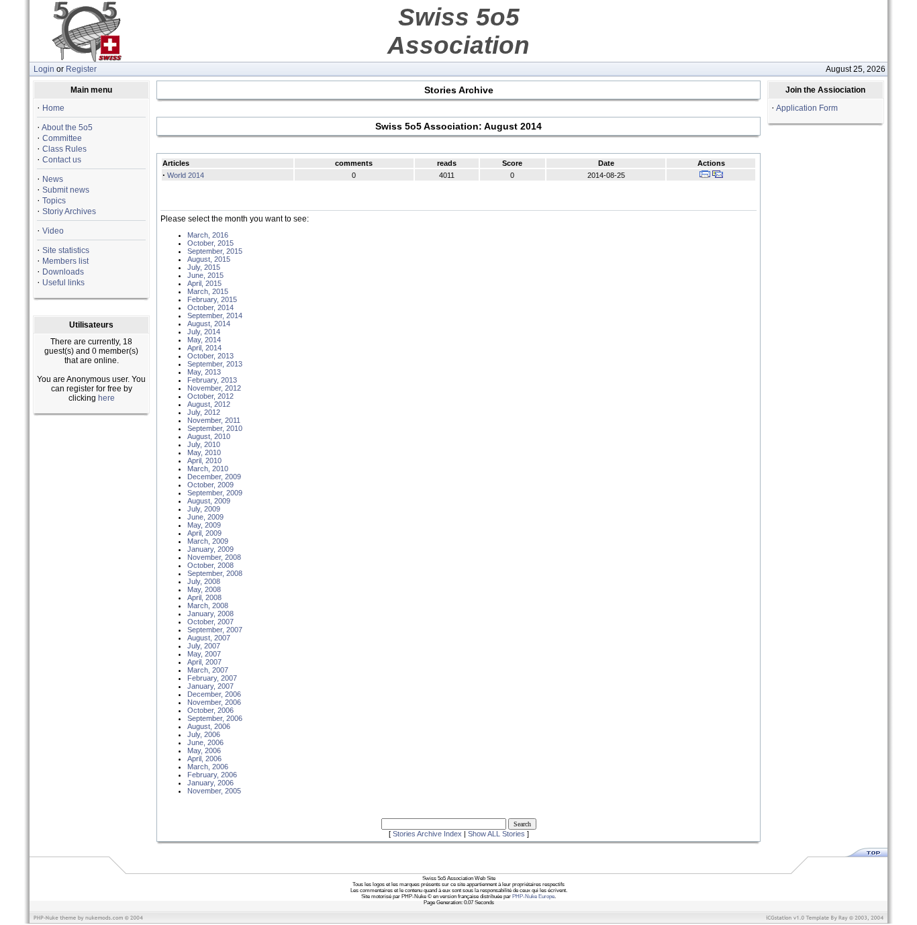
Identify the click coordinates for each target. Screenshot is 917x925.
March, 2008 (207, 605)
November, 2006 (214, 702)
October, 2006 (210, 710)
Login (44, 69)
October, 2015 (210, 243)
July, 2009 (203, 509)
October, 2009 (210, 485)
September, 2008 (214, 573)
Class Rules (64, 149)
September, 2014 (214, 315)
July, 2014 (203, 332)
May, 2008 (204, 589)
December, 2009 (214, 477)
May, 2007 (204, 654)
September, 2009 (214, 493)
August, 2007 (208, 638)
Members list (65, 261)
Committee (62, 138)
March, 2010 (207, 469)
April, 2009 (204, 533)
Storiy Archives (69, 211)
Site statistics (65, 250)
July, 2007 (203, 646)
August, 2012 (208, 404)
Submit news (65, 190)
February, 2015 (212, 299)
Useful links (63, 282)
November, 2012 (214, 388)
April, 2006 (204, 758)
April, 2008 (204, 597)
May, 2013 (204, 372)
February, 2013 (212, 380)
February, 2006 (212, 775)
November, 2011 (213, 420)
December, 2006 (214, 694)
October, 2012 (210, 396)
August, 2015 (208, 259)
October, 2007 (210, 622)
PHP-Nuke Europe (533, 896)
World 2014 (185, 175)
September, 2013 (214, 364)
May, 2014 (204, 340)
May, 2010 (204, 452)
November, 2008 (214, 557)
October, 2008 (210, 565)
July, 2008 (203, 581)
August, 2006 (208, 726)
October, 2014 (210, 307)
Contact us (61, 159)
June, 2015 (205, 275)
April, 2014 (204, 348)
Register (81, 69)
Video (53, 231)
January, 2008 (210, 614)
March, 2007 (207, 670)
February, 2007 (212, 678)
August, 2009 (208, 501)
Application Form (807, 108)
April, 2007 (204, 662)
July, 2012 (203, 412)
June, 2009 (205, 517)
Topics (54, 200)
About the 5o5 (67, 127)
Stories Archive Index (427, 834)
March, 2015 (207, 291)
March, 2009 (207, 541)
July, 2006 (203, 734)
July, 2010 (203, 444)
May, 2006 (204, 750)
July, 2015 (203, 267)
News (52, 179)
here (106, 398)
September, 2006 (214, 718)
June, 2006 (205, 742)
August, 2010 (208, 436)
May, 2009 (204, 525)
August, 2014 (208, 324)
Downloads (63, 272)
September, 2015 (214, 251)
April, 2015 (204, 283)
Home (53, 108)
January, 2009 (210, 549)
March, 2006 (207, 767)
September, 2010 (214, 428)
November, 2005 (214, 791)
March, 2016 (207, 235)
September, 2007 (214, 630)
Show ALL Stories (496, 834)
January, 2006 (210, 783)
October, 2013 (210, 356)
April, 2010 (204, 460)
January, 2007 (210, 686)
